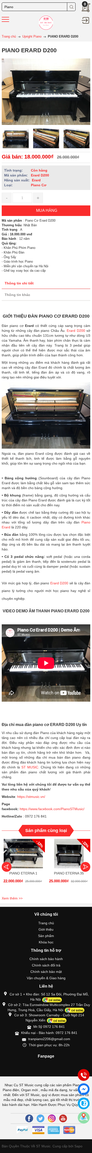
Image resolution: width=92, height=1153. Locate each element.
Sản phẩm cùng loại (46, 830)
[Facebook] (29, 1118)
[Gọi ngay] (84, 1075)
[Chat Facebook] (84, 1089)
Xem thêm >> (12, 898)
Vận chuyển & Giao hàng (46, 978)
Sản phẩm (46, 936)
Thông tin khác (17, 295)
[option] (16, 138)
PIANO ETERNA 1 (23, 873)
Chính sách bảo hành (46, 959)
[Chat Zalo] (84, 1103)
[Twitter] (40, 1118)
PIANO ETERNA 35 (69, 873)
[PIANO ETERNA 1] (23, 853)
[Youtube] (63, 1118)
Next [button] (85, 867)
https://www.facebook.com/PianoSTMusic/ (52, 809)
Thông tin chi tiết (19, 283)
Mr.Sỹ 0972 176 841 (49, 1027)
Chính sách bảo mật (46, 972)
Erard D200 (76, 331)
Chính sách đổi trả (46, 965)
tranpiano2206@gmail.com (49, 1039)
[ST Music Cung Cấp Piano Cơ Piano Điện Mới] (46, 22)
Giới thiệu (46, 929)
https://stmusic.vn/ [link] (31, 797)
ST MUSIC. (30, 767)
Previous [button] (7, 867)
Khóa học (46, 942)
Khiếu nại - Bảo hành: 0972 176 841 (49, 1033)
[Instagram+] (52, 1118)
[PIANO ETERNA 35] (69, 853)
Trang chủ (46, 923)
